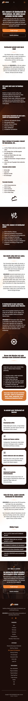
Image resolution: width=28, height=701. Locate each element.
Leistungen (14, 627)
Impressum (11, 696)
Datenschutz (16, 696)
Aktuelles (14, 634)
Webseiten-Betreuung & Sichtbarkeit (14, 646)
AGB (14, 684)
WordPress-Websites (14, 648)
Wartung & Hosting (14, 652)
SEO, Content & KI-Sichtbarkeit (14, 650)
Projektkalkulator (14, 636)
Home (14, 625)
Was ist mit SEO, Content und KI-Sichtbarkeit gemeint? (13, 534)
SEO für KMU (14, 659)
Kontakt (14, 679)
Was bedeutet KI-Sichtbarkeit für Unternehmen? (14, 545)
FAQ (14, 682)
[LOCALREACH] (5, 2)
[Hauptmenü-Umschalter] (24, 2)
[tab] (14, 534)
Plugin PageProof (14, 675)
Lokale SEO (14, 661)
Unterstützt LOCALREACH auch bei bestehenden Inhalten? (14, 554)
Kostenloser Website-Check (14, 638)
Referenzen (14, 632)
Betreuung (14, 630)
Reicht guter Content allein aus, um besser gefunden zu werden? (13, 540)
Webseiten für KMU (14, 657)
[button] (14, 2)
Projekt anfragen (14, 677)
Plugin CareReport (14, 673)
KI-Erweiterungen (14, 654)
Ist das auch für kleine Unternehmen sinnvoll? (14, 549)
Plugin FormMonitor (14, 670)
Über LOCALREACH (14, 668)
